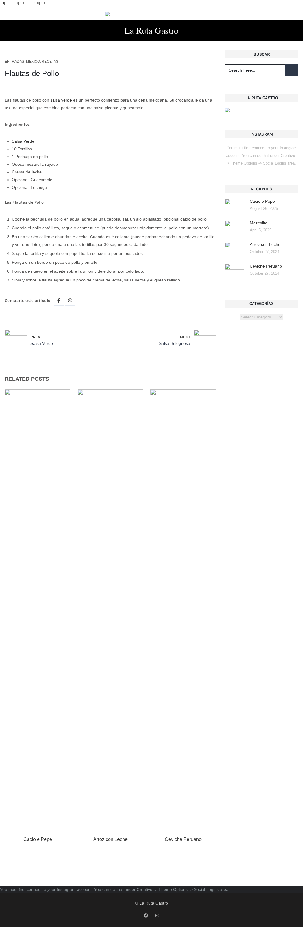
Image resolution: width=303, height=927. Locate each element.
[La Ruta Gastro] (151, 14)
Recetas (50, 61)
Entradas (14, 61)
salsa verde (61, 100)
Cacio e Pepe (37, 839)
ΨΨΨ (39, 3)
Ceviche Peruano (183, 839)
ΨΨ (20, 3)
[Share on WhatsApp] (70, 300)
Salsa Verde (23, 141)
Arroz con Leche (110, 839)
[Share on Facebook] (59, 300)
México (33, 61)
